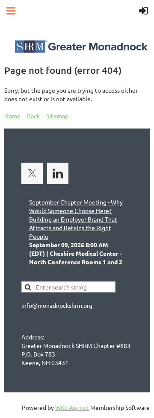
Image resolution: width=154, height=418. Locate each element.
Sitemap (57, 116)
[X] (32, 173)
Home (12, 116)
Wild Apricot (72, 407)
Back (33, 116)
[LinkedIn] (57, 173)
